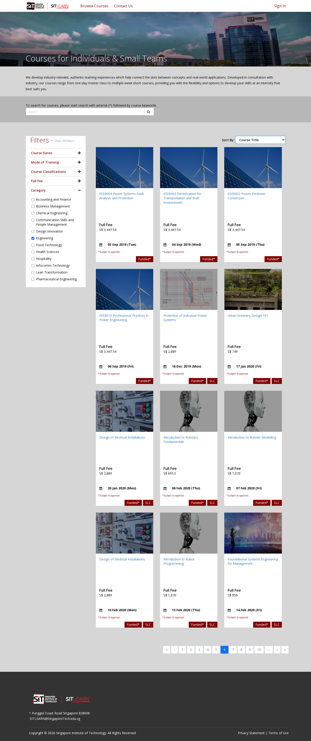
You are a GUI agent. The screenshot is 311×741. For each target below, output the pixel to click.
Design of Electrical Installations (122, 437)
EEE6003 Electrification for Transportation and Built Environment (182, 198)
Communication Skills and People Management (55, 222)
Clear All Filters (64, 141)
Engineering (44, 238)
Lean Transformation (51, 272)
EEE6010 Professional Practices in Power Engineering (123, 317)
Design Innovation (49, 231)
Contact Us (123, 5)
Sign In (280, 5)
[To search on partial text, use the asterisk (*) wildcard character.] (149, 111)
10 (259, 649)
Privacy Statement (251, 733)
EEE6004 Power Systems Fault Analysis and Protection (121, 196)
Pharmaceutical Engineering (56, 279)
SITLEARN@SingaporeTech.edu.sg (55, 718)
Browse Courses (94, 5)
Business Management (53, 206)
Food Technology (49, 245)
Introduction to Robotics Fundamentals (180, 439)
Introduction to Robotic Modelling (252, 437)
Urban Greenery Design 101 (248, 315)
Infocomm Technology (53, 265)
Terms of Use (278, 733)
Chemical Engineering (51, 213)
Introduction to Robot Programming (178, 561)
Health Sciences (47, 252)
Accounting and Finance (53, 199)
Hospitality (43, 258)
